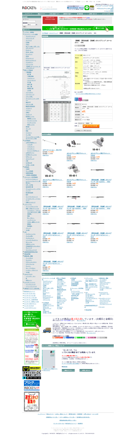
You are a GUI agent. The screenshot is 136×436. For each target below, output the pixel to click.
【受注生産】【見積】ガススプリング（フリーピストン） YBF (53, 263)
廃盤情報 (65, 366)
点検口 (27, 112)
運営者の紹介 (72, 414)
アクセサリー (29, 62)
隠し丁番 (29, 86)
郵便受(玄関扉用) (30, 106)
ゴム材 (87, 302)
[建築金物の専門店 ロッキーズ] (29, 9)
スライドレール (30, 264)
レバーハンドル (75, 291)
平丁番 (29, 82)
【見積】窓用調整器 (31, 175)
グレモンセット (30, 238)
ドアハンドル (29, 64)
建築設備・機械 (28, 256)
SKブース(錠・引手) (48, 288)
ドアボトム (60, 288)
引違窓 (27, 169)
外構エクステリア (30, 202)
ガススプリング (30, 159)
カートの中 (95, 414)
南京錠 (27, 126)
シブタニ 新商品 (29, 32)
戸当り (27, 44)
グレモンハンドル (30, 234)
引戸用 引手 (29, 163)
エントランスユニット (32, 196)
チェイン (28, 266)
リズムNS (29, 144)
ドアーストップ (30, 94)
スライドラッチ (30, 38)
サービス (102, 307)
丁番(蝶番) (28, 72)
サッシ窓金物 (29, 171)
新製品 (29, 224)
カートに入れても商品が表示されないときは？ (88, 93)
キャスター (29, 260)
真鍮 (28, 216)
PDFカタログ (101, 8)
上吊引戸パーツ (30, 152)
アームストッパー (62, 285)
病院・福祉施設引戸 (90, 284)
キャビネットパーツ (29, 282)
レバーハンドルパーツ (77, 292)
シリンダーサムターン (32, 240)
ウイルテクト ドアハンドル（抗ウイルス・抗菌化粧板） (34, 212)
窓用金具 (26, 167)
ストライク (29, 40)
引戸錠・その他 (30, 165)
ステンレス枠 (29, 104)
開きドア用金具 (28, 70)
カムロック (29, 114)
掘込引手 (28, 102)
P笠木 (27, 56)
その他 (29, 90)
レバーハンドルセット (32, 179)
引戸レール (29, 156)
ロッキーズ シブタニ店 (30, 297)
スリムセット (31, 148)
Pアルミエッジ (30, 58)
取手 (27, 194)
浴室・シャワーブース (91, 287)
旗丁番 (29, 74)
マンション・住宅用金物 (31, 177)
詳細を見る (46, 155)
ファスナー (29, 132)
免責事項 (80, 423)
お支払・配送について (61, 414)
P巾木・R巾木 (29, 52)
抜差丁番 (29, 84)
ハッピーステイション (30, 307)
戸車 (27, 161)
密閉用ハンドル (31, 118)
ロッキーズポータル (58, 423)
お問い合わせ (87, 414)
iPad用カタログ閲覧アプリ (50, 368)
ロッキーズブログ (29, 305)
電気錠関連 (27, 254)
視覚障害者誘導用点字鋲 (31, 252)
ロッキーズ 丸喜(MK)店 (31, 299)
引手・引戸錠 (29, 185)
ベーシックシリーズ (31, 286)
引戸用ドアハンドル (31, 154)
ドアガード (29, 108)
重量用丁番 (30, 88)
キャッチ (28, 128)
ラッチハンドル (31, 122)
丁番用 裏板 (30, 76)
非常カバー (29, 280)
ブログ (107, 11)
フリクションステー (76, 281)
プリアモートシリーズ (106, 304)
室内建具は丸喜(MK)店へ (83, 417)
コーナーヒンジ (31, 80)
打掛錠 (27, 42)
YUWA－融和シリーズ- (33, 222)
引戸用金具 (27, 140)
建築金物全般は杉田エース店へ (68, 420)
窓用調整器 (74, 285)
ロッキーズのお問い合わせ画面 (70, 363)
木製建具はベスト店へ (52, 417)
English (111, 11)
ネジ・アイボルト (30, 268)
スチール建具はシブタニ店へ (67, 417)
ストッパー (74, 297)
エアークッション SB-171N (52, 150)
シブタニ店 (105, 5)
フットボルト (29, 258)
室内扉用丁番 (29, 187)
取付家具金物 (29, 192)
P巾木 (44, 291)
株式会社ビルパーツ (29, 291)
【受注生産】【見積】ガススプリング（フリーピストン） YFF (53, 235)
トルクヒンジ (31, 78)
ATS (25, 232)
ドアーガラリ (29, 92)
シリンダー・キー (30, 276)
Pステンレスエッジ (31, 60)
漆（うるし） (31, 218)
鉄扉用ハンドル (30, 116)
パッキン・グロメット (32, 270)
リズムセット (31, 146)
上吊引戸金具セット (31, 142)
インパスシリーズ (30, 284)
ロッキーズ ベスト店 (29, 295)
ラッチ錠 (28, 135)
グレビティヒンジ (30, 36)
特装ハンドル (31, 124)
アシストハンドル (32, 120)
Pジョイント (29, 54)
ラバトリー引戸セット (33, 150)
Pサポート (28, 50)
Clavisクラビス (28, 274)
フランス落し (29, 96)
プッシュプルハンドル (32, 206)
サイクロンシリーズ (31, 250)
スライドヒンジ (104, 302)
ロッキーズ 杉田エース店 (31, 301)
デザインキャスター (31, 262)
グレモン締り (29, 236)
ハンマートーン (31, 220)
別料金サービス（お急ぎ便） (32, 288)
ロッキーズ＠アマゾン (30, 303)
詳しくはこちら (81, 320)
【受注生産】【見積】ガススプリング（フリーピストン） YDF (77, 235)
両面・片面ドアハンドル (32, 208)
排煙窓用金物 (29, 173)
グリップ (28, 228)
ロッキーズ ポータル (29, 293)
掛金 (27, 130)
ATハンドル (29, 242)
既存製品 (29, 226)
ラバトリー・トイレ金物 (31, 34)
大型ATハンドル (30, 244)
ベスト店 (98, 5)
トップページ (41, 414)
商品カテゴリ (50, 414)
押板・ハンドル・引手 (91, 285)
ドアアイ (28, 110)
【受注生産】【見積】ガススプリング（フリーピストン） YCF (101, 235)
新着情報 (79, 414)
